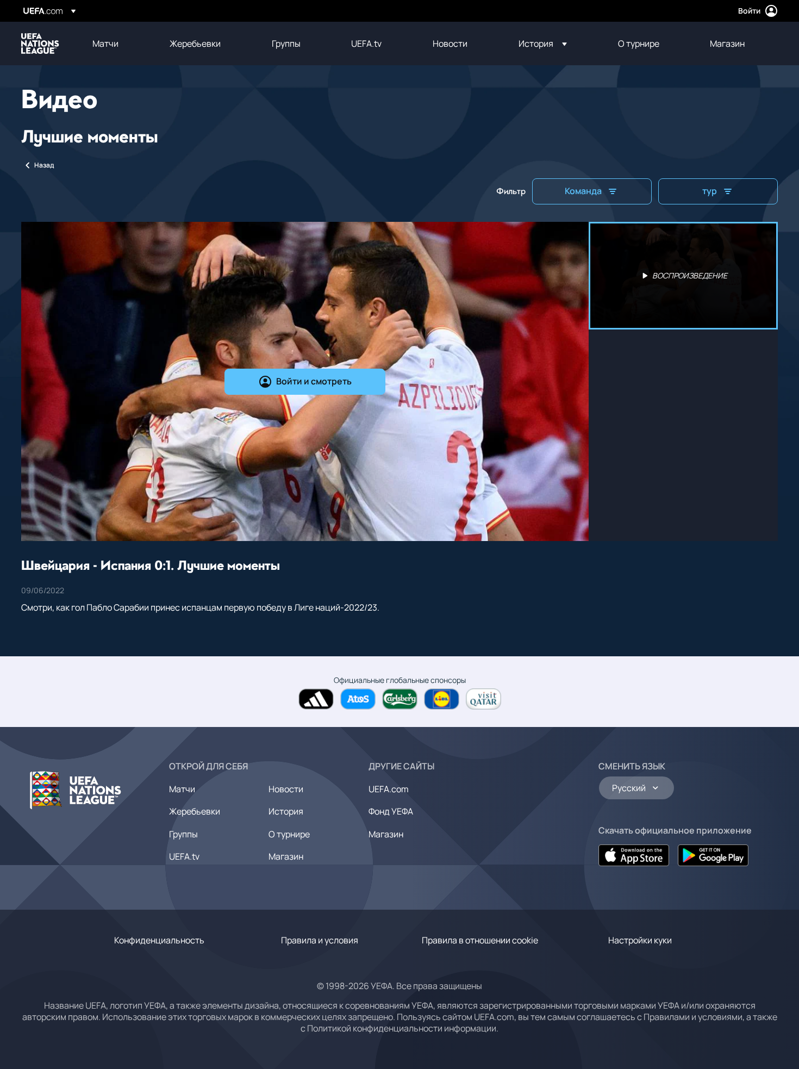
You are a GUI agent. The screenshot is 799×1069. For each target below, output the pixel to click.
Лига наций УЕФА (40, 43)
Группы (183, 834)
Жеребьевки (194, 811)
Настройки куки (640, 940)
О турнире (289, 834)
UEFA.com (389, 789)
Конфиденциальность (159, 940)
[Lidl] (441, 699)
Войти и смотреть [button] (314, 381)
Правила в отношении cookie (480, 940)
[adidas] (316, 699)
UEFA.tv (184, 856)
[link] (105, 43)
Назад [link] (44, 165)
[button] (542, 43)
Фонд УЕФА (391, 811)
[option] (683, 276)
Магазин (286, 856)
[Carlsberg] (399, 699)
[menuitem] (117, 43)
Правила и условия (319, 940)
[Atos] (358, 699)
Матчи (182, 789)
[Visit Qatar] (483, 699)
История (286, 811)
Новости (286, 789)
